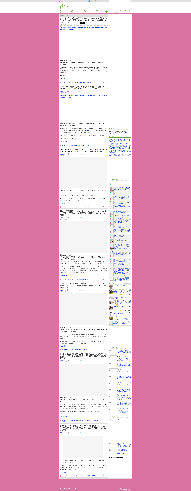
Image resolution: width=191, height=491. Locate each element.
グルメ (106, 10)
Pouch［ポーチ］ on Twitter (91, 1)
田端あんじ (62, 154)
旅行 (116, 10)
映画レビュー (83, 420)
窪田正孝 (89, 82)
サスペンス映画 (70, 145)
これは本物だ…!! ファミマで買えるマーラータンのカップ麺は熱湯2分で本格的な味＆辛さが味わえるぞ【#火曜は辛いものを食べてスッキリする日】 (122, 279)
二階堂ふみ (88, 207)
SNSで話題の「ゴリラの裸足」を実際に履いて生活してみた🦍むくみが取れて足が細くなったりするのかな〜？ (122, 197)
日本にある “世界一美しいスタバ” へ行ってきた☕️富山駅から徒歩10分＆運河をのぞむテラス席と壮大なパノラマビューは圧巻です (124, 366)
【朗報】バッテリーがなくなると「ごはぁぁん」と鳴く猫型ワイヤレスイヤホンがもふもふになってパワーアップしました (122, 265)
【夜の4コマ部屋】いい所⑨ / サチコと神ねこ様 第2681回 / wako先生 (122, 254)
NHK (68, 207)
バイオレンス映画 (70, 349)
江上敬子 (97, 420)
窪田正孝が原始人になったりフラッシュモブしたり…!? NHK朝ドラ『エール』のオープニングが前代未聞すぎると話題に (83, 150)
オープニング (76, 207)
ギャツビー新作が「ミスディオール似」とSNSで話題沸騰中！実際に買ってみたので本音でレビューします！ (122, 206)
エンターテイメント (63, 10)
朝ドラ (93, 207)
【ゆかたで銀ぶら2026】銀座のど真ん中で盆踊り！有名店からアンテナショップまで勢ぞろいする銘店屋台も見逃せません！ (120, 151)
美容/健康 (73, 10)
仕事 (125, 10)
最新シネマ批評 (77, 145)
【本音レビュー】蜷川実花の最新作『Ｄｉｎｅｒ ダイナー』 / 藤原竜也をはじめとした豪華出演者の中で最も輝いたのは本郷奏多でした (83, 285)
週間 (110, 183)
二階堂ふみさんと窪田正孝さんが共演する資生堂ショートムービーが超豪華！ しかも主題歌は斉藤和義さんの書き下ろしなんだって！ (83, 428)
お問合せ (83, 488)
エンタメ (64, 82)
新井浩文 (73, 420)
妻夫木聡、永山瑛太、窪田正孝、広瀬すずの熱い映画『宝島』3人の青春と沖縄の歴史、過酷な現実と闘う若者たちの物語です (83, 19)
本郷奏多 (77, 349)
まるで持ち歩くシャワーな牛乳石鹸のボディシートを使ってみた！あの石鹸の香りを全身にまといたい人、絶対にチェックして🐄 (122, 246)
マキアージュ (78, 475)
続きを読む (105, 82)
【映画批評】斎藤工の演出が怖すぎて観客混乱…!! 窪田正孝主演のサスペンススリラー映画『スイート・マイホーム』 (83, 88)
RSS (96, 0)
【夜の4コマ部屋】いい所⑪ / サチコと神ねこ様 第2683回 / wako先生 (122, 192)
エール (70, 207)
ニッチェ (68, 420)
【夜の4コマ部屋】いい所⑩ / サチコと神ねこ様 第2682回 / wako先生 (122, 249)
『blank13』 (87, 130)
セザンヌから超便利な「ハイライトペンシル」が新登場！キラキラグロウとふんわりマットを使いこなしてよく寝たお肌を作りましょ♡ (122, 241)
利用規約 (67, 488)
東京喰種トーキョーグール (72, 279)
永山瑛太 (84, 82)
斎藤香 (61, 22)
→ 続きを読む (63, 78)
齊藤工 (87, 145)
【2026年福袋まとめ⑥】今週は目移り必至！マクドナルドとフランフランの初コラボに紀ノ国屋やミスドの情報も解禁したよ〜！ (122, 270)
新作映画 (78, 420)
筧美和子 (65, 421)
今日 (110, 182)
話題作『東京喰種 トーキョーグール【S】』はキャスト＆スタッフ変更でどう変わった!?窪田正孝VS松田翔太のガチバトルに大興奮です (83, 213)
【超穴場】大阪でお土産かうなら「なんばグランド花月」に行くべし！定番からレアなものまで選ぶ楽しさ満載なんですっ (124, 410)
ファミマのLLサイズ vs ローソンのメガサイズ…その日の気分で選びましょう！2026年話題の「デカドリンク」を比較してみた (124, 353)
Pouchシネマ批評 (70, 82)
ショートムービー (70, 475)
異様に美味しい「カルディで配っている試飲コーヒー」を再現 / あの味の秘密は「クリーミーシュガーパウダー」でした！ (122, 231)
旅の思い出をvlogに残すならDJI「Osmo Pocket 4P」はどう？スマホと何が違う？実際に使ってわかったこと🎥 (120, 140)
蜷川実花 (86, 349)
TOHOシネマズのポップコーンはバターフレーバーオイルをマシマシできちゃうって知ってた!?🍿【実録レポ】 (124, 358)
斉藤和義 (89, 475)
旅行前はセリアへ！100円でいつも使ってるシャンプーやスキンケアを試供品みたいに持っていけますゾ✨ (122, 202)
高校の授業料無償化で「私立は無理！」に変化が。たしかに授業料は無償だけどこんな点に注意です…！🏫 (122, 274)
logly (130, 283)
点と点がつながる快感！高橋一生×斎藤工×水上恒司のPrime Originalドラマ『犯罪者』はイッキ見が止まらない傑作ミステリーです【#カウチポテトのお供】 (120, 147)
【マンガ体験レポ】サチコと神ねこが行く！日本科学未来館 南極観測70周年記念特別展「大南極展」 (120, 155)
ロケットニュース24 (126, 132)
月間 (110, 184)
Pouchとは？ (62, 1)
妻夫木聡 (77, 82)
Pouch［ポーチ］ (62, 4)
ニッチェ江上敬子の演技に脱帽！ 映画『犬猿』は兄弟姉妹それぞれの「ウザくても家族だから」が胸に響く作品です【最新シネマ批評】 (83, 356)
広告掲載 (78, 488)
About (62, 488)
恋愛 (97, 10)
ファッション (86, 10)
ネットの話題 (83, 207)
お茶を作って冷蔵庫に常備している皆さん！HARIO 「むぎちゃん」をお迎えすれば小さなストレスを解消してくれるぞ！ (122, 260)
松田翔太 (81, 279)
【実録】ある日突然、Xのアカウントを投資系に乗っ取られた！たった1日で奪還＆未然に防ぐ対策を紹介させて (124, 397)
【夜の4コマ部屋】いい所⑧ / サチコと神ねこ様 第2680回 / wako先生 (124, 384)
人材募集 (72, 488)
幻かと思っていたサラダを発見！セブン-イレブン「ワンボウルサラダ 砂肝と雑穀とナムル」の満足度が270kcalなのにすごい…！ (124, 392)
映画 (81, 82)
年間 (110, 185)
